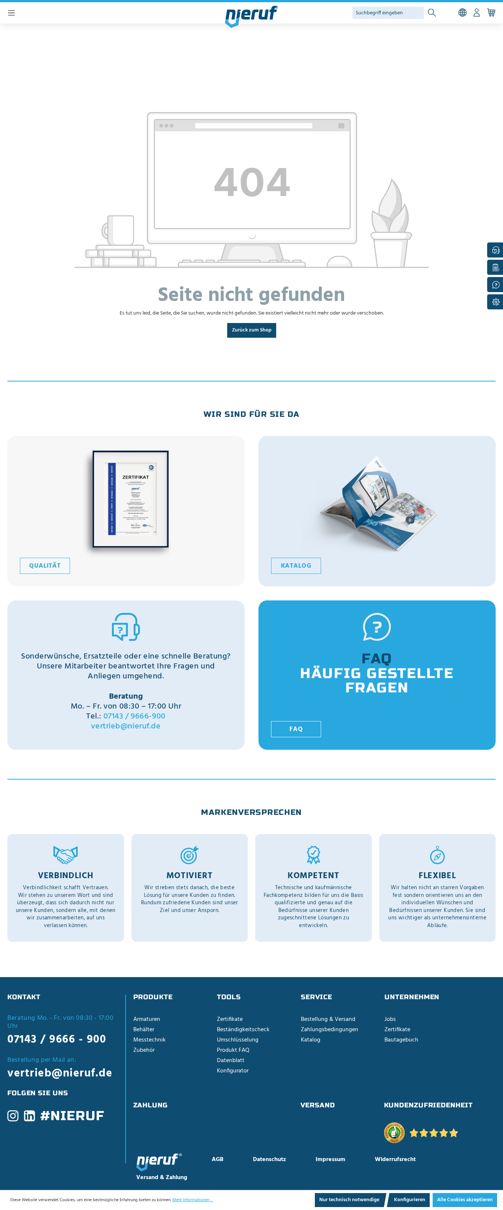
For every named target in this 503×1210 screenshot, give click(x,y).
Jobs (390, 1019)
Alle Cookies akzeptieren (465, 1200)
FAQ (296, 729)
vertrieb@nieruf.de (126, 726)
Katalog (296, 566)
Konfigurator (233, 1071)
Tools (229, 997)
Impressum (330, 1159)
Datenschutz (269, 1159)
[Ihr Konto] (476, 13)
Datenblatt (231, 1060)
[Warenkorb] (491, 13)
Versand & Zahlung (161, 1177)
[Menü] (11, 13)
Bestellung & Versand (328, 1019)
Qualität (45, 566)
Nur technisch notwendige (349, 1200)
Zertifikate (230, 1019)
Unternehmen (411, 997)
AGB (218, 1159)
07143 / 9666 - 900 (56, 1039)
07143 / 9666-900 (134, 716)
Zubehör (144, 1050)
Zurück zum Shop (251, 330)
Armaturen (146, 1019)
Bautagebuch (401, 1040)
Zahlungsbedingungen (329, 1030)
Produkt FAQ (233, 1050)
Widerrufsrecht (395, 1159)
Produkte (153, 997)
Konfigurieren (409, 1200)
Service (316, 997)
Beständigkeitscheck (243, 1030)
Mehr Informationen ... (192, 1200)
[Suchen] (431, 13)
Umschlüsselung (237, 1040)
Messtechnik (149, 1040)
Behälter (143, 1030)
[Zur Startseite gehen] (251, 17)
